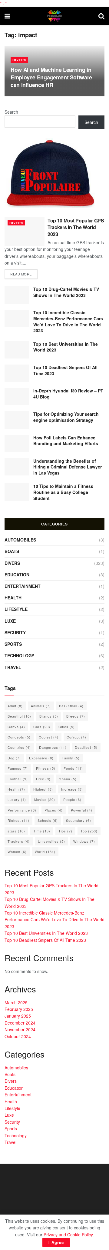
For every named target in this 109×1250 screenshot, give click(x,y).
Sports (13, 644)
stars (16, 830)
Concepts (19, 737)
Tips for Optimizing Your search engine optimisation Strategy (66, 417)
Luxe (10, 621)
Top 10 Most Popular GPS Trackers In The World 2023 (76, 227)
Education (17, 575)
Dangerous (53, 747)
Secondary (78, 820)
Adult (15, 705)
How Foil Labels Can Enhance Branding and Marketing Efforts (65, 441)
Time (41, 830)
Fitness (45, 768)
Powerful (81, 810)
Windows (84, 841)
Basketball (71, 705)
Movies (44, 799)
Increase (72, 789)
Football (18, 778)
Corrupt (76, 737)
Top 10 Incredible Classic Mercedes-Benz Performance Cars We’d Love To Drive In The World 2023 (68, 321)
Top (89, 830)
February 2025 (19, 1009)
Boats (12, 551)
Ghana (68, 778)
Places (54, 810)
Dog (14, 757)
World (45, 851)
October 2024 (18, 1036)
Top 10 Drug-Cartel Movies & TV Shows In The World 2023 (66, 292)
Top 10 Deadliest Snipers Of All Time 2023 (65, 370)
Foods (73, 768)
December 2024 (20, 1023)
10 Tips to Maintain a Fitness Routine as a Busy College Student (63, 492)
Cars (41, 726)
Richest (18, 820)
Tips (65, 830)
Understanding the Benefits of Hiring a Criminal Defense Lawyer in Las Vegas (67, 467)
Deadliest (86, 747)
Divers (19, 60)
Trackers (19, 841)
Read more (21, 274)
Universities (51, 841)
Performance (22, 810)
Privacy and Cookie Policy (68, 1235)
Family (71, 757)
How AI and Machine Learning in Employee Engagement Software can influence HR (51, 77)
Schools (48, 820)
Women (17, 851)
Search (11, 112)
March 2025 (16, 1002)
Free (43, 778)
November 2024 (20, 1029)
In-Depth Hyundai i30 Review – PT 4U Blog (68, 394)
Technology (19, 655)
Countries (19, 747)
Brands (48, 716)
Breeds (75, 716)
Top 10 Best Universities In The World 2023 (65, 347)
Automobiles (20, 540)
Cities (66, 726)
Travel (13, 667)
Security (15, 632)
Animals (41, 705)
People (72, 799)
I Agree (56, 1242)
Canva (16, 726)
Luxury (17, 799)
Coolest (48, 737)
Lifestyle (16, 609)
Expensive (41, 757)
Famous (18, 768)
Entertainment (23, 586)
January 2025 (18, 1016)
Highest (43, 789)
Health (13, 598)
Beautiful (19, 716)
